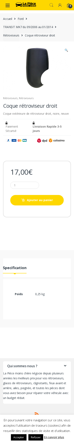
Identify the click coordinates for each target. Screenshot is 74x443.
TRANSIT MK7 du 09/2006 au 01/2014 (28, 27)
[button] (66, 50)
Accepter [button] (18, 437)
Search (51, 5)
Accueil (7, 19)
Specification (14, 268)
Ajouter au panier (40, 200)
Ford (21, 19)
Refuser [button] (36, 437)
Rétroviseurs (11, 35)
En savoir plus (54, 437)
